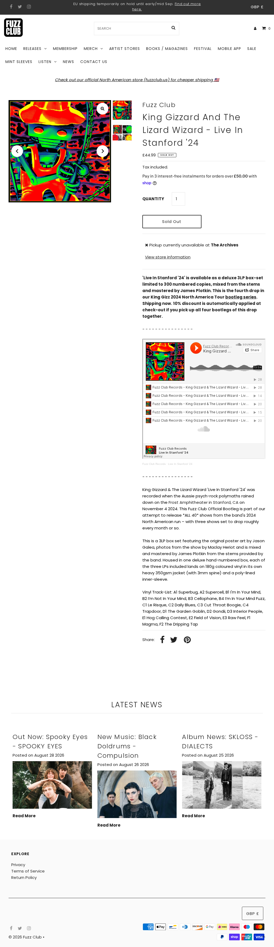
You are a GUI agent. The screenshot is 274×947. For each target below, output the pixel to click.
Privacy (18, 864)
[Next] (102, 151)
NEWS (68, 61)
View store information (168, 257)
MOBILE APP (229, 48)
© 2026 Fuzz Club (26, 937)
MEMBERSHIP (65, 48)
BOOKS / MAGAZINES (167, 48)
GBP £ (257, 7)
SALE (251, 48)
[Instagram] (28, 7)
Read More (24, 816)
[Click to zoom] (102, 109)
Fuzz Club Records (154, 463)
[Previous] (17, 151)
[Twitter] (19, 7)
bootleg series (240, 297)
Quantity (153, 199)
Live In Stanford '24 (180, 463)
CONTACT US (93, 61)
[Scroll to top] (263, 936)
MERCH (91, 48)
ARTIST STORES (124, 48)
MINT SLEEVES (18, 61)
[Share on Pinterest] (187, 640)
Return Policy (24, 877)
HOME (11, 48)
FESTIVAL (203, 48)
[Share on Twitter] (173, 640)
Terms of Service (28, 871)
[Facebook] (11, 7)
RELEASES (32, 48)
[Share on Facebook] (162, 640)
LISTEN (45, 61)
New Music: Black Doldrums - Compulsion (127, 746)
